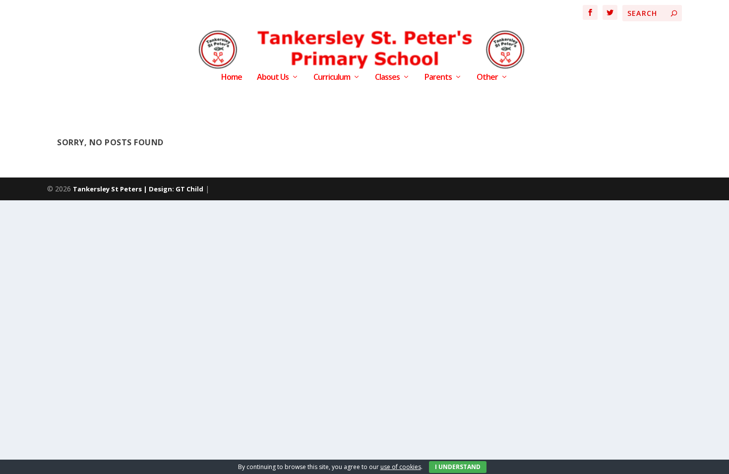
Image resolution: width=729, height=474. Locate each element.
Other (487, 77)
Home (231, 77)
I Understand (458, 467)
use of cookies (400, 467)
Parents (438, 77)
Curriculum (331, 77)
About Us (273, 77)
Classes (387, 77)
